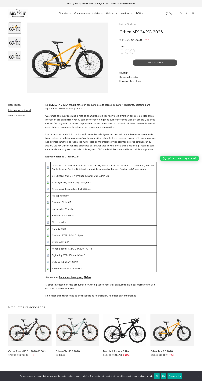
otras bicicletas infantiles (61, 288)
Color (122, 46)
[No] (198, 376)
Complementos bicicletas (87, 13)
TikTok (87, 277)
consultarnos (129, 295)
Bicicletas (63, 13)
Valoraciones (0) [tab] (16, 115)
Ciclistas (110, 13)
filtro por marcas (136, 284)
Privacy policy (175, 376)
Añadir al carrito (155, 62)
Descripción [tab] (14, 104)
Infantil (131, 81)
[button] (179, 158)
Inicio (121, 24)
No (163, 376)
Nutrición (125, 13)
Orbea (138, 81)
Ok (157, 376)
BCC (138, 13)
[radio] (122, 51)
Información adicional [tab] (19, 110)
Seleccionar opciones (19, 360)
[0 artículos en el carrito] (192, 13)
